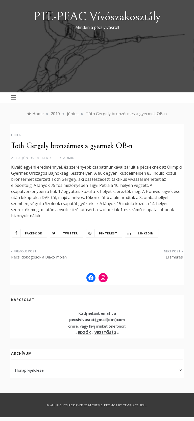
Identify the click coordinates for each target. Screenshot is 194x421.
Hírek (16, 135)
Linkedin (146, 233)
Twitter (70, 233)
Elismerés (174, 256)
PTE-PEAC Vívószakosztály (97, 17)
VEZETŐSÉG (105, 332)
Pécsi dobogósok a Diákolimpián (39, 256)
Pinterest (108, 233)
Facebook (33, 233)
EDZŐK (84, 332)
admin (69, 158)
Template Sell (134, 405)
